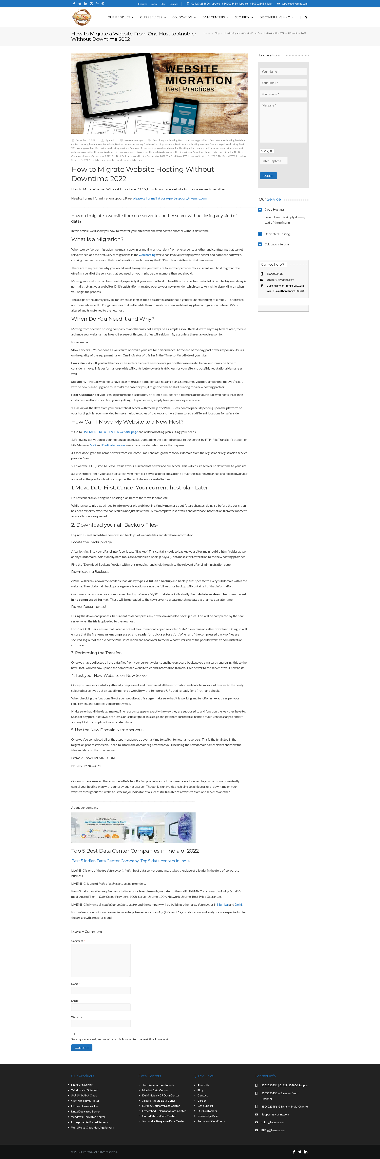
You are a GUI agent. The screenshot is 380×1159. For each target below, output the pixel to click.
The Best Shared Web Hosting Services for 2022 (191, 156)
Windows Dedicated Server (88, 1116)
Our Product (119, 17)
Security (242, 17)
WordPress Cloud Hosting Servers (92, 1127)
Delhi (238, 904)
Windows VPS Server (84, 1090)
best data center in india (101, 144)
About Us (203, 1085)
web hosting (147, 254)
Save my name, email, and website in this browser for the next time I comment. (120, 1039)
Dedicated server (113, 445)
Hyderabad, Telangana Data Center (164, 1110)
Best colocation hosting (222, 140)
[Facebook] (74, 4)
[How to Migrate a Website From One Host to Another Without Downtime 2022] (159, 93)
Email (75, 1000)
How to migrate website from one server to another (121, 152)
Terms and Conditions (211, 1121)
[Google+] (97, 4)
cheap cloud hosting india (180, 148)
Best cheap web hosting (165, 140)
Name (75, 983)
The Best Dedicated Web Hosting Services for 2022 (138, 156)
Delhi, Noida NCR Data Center (160, 1095)
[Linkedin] (85, 4)
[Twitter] (80, 4)
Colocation (182, 17)
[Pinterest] (103, 4)
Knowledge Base (208, 1116)
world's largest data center (130, 160)
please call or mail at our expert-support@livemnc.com (170, 198)
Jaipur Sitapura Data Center (159, 1100)
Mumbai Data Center (155, 1090)
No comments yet (133, 140)
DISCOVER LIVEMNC (274, 17)
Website (76, 1017)
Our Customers (207, 1110)
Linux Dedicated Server (85, 1111)
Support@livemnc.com (275, 1114)
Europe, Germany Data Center (161, 1105)
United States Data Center (159, 1116)
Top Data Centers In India (158, 1085)
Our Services (151, 17)
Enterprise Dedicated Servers (89, 1122)
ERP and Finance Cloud (85, 1106)
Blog (163, 3)
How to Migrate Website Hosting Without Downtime (176, 152)
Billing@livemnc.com (273, 1130)
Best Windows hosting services (112, 148)
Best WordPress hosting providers (148, 148)
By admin (110, 140)
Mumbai (223, 904)
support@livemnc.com (280, 279)
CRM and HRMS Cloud (85, 1100)
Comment (78, 940)
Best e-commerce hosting (129, 144)
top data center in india (103, 160)
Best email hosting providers (159, 144)
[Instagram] (91, 4)
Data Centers (213, 17)
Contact (173, 3)
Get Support (205, 1105)
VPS (93, 445)
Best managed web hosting (224, 144)
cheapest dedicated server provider (213, 148)
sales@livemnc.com (273, 1122)
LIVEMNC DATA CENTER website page (110, 432)
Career (202, 1100)
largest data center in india (219, 152)
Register (142, 3)
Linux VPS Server (81, 1084)
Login (154, 3)
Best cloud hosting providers (193, 140)
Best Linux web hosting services (192, 144)
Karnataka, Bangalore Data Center (163, 1121)
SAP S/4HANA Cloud (84, 1095)
